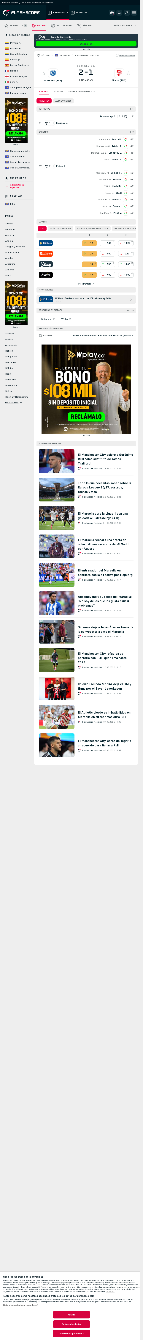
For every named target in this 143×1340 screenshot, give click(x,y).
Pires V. (117, 213)
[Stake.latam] (46, 264)
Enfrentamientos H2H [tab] (81, 91)
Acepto (71, 1314)
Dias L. (106, 159)
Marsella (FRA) (53, 80)
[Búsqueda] (119, 13)
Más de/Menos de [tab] (60, 228)
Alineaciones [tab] (63, 101)
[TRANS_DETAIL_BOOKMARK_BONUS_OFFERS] (112, 13)
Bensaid (117, 179)
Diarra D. (117, 139)
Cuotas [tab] (58, 91)
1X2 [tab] (42, 228)
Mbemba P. (105, 179)
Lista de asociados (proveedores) (20, 1305)
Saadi (118, 192)
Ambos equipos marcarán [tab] (92, 228)
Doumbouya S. (99, 152)
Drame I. (117, 206)
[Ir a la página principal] (24, 13)
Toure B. (109, 192)
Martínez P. (106, 213)
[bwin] (46, 275)
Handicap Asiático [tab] (125, 228)
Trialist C (117, 199)
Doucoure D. (103, 199)
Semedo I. (116, 172)
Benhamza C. (103, 146)
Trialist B (117, 146)
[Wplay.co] (46, 243)
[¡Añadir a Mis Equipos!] (44, 73)
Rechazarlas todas (71, 1324)
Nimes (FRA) (119, 80)
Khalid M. (117, 186)
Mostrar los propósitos (71, 1333)
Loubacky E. (115, 152)
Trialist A (117, 159)
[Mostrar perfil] (53, 73)
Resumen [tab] (44, 101)
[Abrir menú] (134, 13)
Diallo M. (106, 206)
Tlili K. (107, 186)
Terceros (110, 1291)
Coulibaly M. (102, 172)
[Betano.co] (46, 254)
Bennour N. (105, 139)
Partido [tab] (44, 91)
